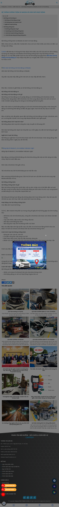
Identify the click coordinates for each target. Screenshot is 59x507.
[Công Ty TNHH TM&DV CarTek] (29, 255)
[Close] (46, 235)
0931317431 (9, 489)
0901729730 (10, 485)
